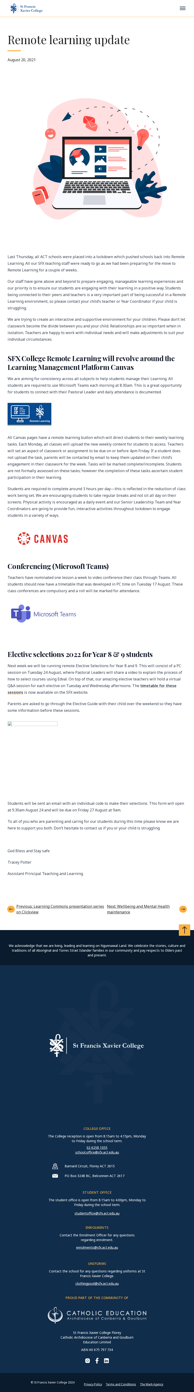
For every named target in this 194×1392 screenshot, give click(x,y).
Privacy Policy (93, 1384)
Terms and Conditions (121, 1384)
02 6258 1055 (97, 1147)
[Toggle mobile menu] (182, 8)
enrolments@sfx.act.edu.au (97, 1247)
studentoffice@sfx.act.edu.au (97, 1213)
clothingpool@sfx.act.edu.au (97, 1283)
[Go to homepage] (26, 8)
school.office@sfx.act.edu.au (97, 1152)
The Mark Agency (151, 1384)
